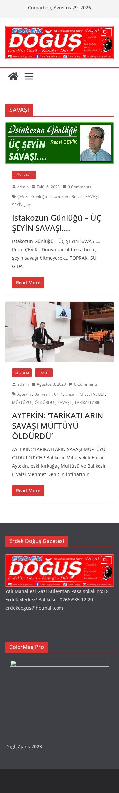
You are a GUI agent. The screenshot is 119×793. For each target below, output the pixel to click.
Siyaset (44, 372)
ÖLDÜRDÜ (44, 402)
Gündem (22, 372)
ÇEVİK (22, 196)
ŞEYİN (17, 205)
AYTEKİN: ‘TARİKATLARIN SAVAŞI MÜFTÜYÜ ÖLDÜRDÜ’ (57, 425)
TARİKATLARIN (87, 402)
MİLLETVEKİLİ (92, 394)
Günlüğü (39, 196)
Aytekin (24, 394)
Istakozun (59, 196)
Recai (77, 196)
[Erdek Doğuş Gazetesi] (13, 76)
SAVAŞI (92, 196)
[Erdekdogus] (59, 558)
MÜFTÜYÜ (21, 402)
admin (23, 187)
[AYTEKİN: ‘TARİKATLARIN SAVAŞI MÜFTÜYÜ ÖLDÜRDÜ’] (59, 332)
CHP (58, 394)
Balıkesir (42, 394)
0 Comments (79, 187)
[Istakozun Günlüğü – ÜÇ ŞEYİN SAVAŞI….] (59, 143)
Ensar (70, 394)
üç (28, 205)
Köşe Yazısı (24, 175)
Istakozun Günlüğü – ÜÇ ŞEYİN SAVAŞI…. (56, 222)
